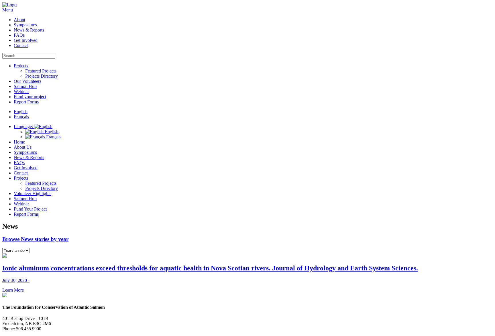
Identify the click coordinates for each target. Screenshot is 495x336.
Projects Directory (41, 76)
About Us (23, 147)
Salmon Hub (25, 86)
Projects (21, 65)
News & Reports (29, 29)
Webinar (21, 91)
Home (19, 141)
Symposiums (25, 24)
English (51, 131)
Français (53, 136)
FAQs (19, 35)
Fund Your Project (30, 209)
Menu (7, 9)
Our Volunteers (27, 81)
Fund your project (30, 96)
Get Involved (26, 40)
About (19, 19)
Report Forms (26, 101)
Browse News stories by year (35, 239)
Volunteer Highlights (32, 193)
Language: (24, 126)
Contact (21, 45)
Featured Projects (40, 70)
